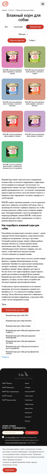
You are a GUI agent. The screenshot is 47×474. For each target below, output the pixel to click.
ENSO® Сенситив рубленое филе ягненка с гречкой (34, 135)
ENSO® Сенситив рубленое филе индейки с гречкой (12, 135)
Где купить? (28, 417)
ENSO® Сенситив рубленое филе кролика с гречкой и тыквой (34, 71)
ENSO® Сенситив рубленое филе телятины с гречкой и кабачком (12, 104)
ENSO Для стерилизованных (10, 391)
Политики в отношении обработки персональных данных (16, 442)
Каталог (27, 383)
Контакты (27, 421)
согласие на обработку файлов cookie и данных (20, 462)
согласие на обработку (11, 437)
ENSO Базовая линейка (9, 400)
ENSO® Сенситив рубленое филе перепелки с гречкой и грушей (12, 71)
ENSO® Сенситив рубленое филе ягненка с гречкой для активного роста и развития (12, 166)
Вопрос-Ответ (29, 408)
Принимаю (9, 470)
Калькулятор (28, 412)
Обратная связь (29, 404)
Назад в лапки (29, 396)
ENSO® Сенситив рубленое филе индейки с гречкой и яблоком (34, 104)
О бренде (27, 387)
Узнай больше (29, 400)
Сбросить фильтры (16, 40)
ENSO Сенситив (7, 396)
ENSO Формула (7, 383)
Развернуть (5, 357)
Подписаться (31, 432)
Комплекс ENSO (30, 391)
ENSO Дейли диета (8, 387)
